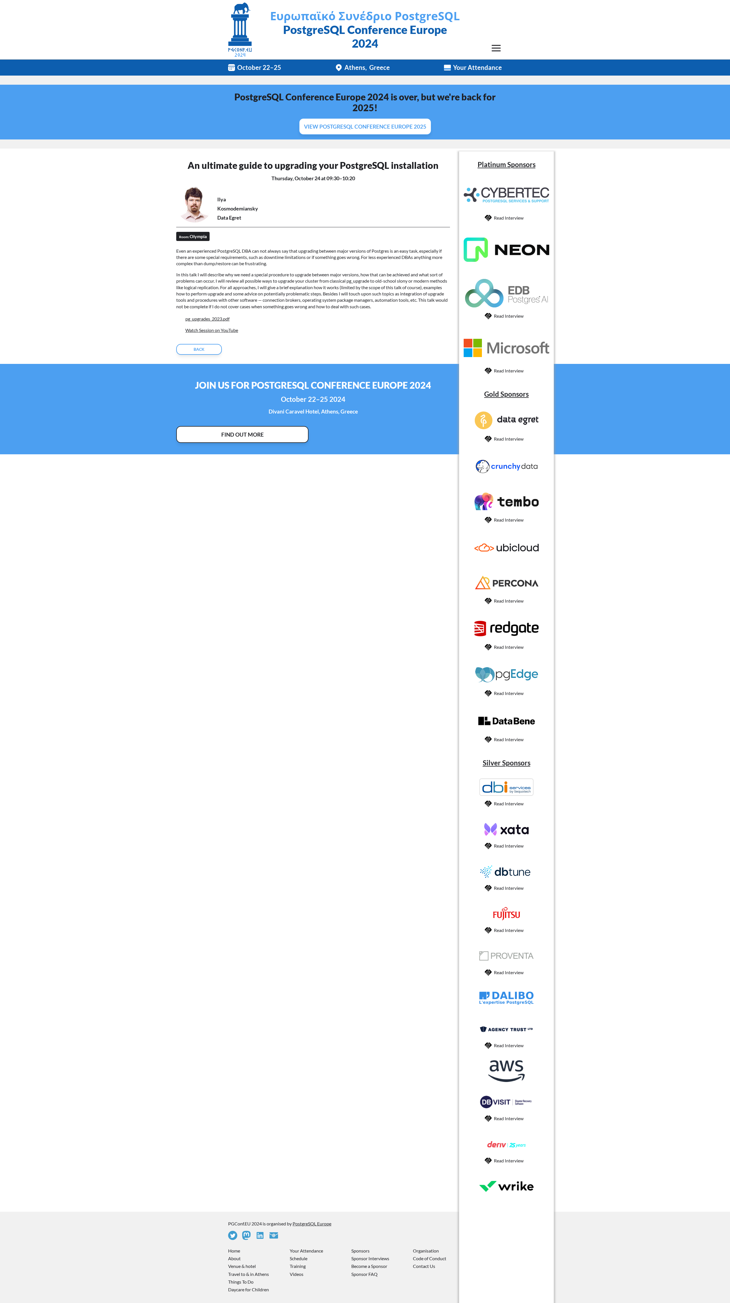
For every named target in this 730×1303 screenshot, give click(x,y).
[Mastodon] (246, 1235)
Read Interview (509, 217)
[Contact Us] (273, 1235)
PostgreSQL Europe (312, 1223)
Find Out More (242, 434)
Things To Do (241, 1281)
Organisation (426, 1250)
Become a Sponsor (369, 1266)
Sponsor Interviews (370, 1258)
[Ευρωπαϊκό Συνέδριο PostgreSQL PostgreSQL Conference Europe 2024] (240, 29)
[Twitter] (232, 1235)
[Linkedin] (260, 1235)
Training (298, 1266)
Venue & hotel (242, 1266)
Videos (296, 1274)
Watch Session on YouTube (211, 330)
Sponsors (360, 1250)
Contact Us (424, 1266)
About (234, 1258)
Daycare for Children (248, 1289)
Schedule (298, 1258)
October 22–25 (259, 67)
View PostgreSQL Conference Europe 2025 (365, 126)
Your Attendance (477, 67)
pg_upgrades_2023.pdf (207, 318)
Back (199, 349)
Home (234, 1250)
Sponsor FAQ (364, 1274)
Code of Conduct (429, 1258)
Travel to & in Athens (248, 1274)
